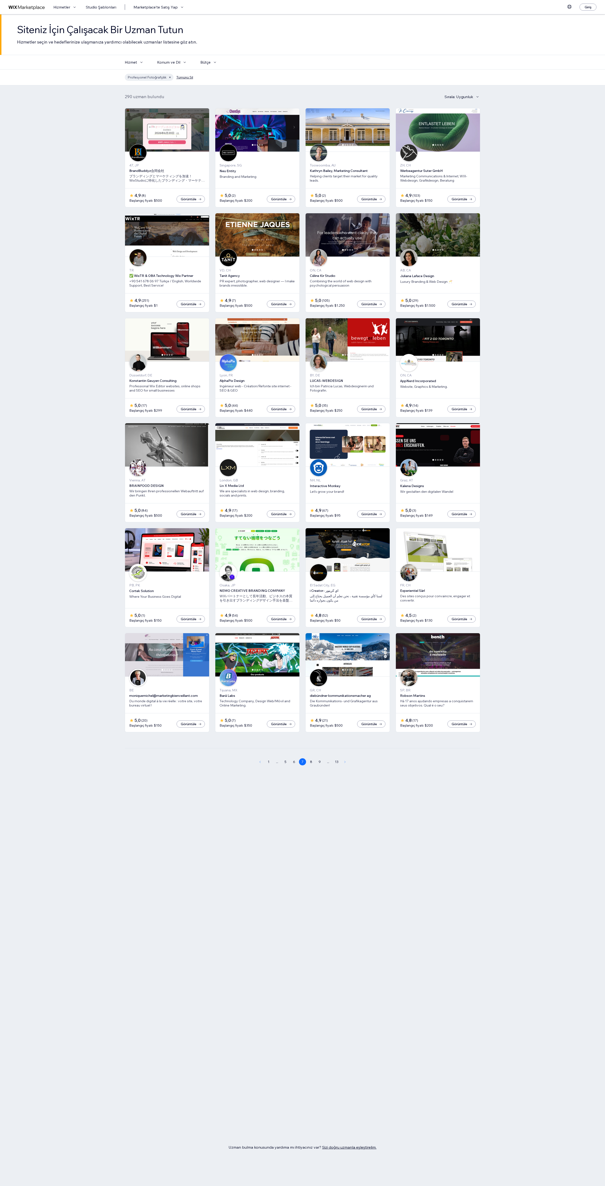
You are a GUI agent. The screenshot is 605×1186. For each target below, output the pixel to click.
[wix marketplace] (27, 7)
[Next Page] (345, 761)
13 (336, 762)
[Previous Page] (260, 761)
